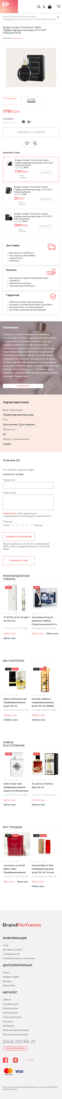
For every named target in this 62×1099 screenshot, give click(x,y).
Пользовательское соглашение (19, 958)
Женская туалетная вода (15, 1034)
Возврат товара (11, 977)
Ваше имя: (9, 480)
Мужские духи (10, 1008)
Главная (7, 999)
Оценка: (8, 521)
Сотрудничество (11, 954)
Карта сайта (9, 985)
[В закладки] (27, 143)
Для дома (8, 1021)
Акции (6, 972)
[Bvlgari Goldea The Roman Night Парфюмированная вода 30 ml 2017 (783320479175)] (31, 67)
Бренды (7, 981)
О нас (6, 945)
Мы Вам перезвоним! (15, 1048)
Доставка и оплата (12, 949)
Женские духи (17, 38)
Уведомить (46, 173)
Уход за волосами (12, 1017)
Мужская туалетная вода (16, 1030)
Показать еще (23, 386)
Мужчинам (8, 1025)
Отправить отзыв (18, 560)
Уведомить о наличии (31, 132)
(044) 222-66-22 (44, 7)
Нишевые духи (10, 1004)
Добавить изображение (19, 537)
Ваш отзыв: (10, 492)
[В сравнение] (35, 143)
